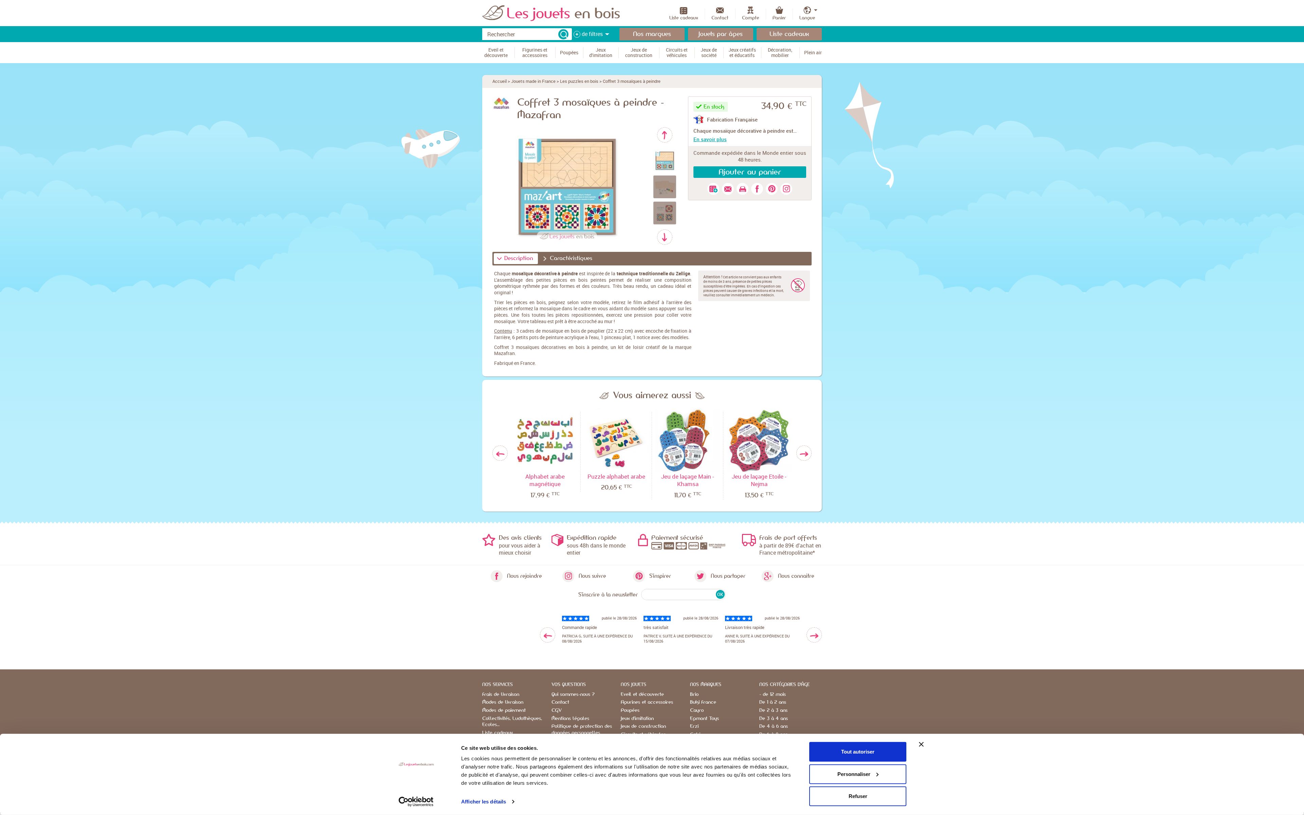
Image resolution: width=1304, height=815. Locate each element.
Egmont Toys (704, 718)
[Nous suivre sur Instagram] (786, 189)
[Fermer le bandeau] (921, 744)
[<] (547, 635)
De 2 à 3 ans (773, 710)
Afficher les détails (483, 801)
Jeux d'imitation (637, 718)
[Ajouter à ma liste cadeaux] (713, 189)
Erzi (694, 726)
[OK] (563, 34)
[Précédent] (664, 135)
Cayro (697, 710)
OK (720, 594)
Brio (694, 694)
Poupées (630, 710)
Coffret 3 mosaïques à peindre (631, 81)
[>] (814, 635)
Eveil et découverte (642, 694)
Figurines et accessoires (647, 702)
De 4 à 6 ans (773, 726)
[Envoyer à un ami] (728, 189)
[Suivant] (664, 237)
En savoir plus (710, 139)
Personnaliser (853, 774)
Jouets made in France (533, 81)
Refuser (858, 796)
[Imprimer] (742, 189)
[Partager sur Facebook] (757, 189)
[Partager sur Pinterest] (772, 189)
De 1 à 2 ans (772, 702)
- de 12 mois (772, 694)
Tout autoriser (857, 752)
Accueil (499, 81)
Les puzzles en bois (579, 81)
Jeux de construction (643, 726)
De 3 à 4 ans (773, 718)
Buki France (703, 702)
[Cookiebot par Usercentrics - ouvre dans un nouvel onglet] (416, 802)
